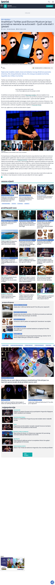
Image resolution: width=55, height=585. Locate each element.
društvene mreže (6, 203)
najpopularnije (8, 407)
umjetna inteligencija (17, 345)
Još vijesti (26, 454)
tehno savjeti (28, 345)
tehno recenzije (39, 345)
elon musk (20, 203)
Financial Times (36, 105)
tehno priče (5, 345)
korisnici (27, 203)
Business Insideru (31, 95)
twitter (14, 203)
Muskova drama (22, 159)
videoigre (48, 345)
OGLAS (27, 13)
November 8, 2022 (35, 91)
